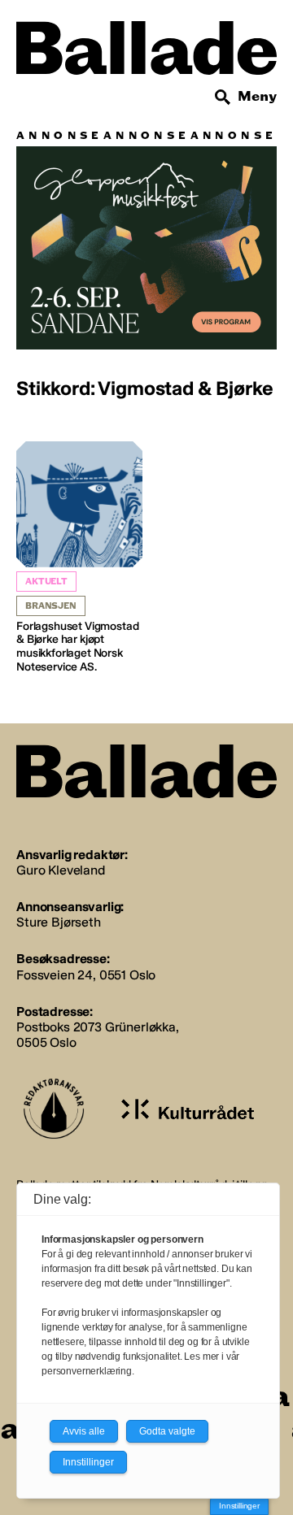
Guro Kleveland (60, 870)
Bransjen (51, 606)
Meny (257, 96)
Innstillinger (239, 1505)
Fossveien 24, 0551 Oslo (85, 975)
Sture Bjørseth (58, 922)
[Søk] (223, 97)
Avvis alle (84, 1431)
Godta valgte (167, 1431)
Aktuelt (46, 581)
